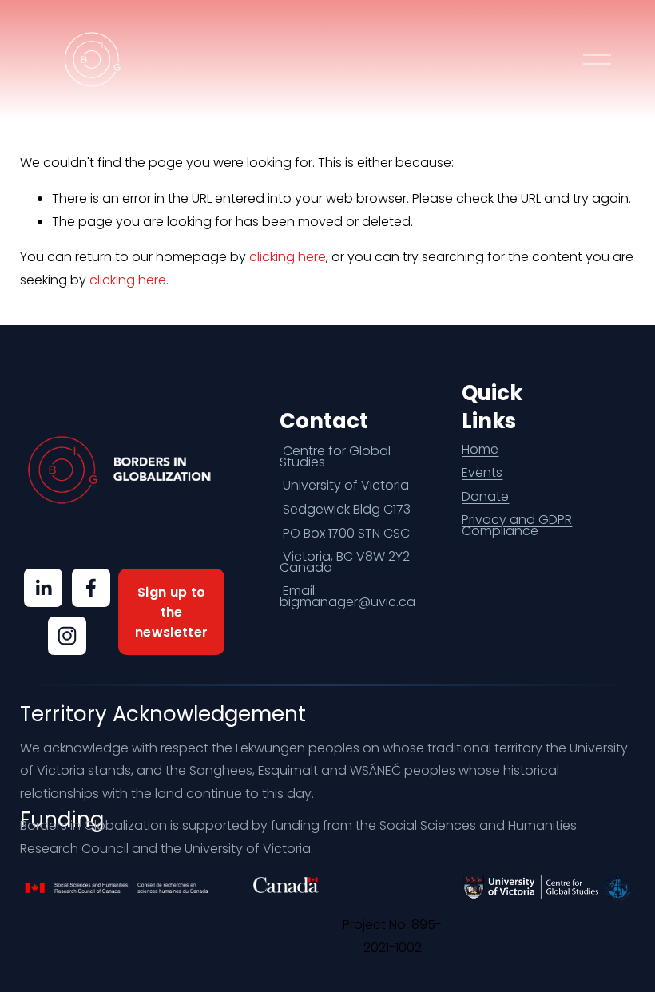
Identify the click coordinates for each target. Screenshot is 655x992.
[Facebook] (91, 588)
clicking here (287, 257)
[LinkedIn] (43, 588)
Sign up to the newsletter (171, 612)
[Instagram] (67, 636)
